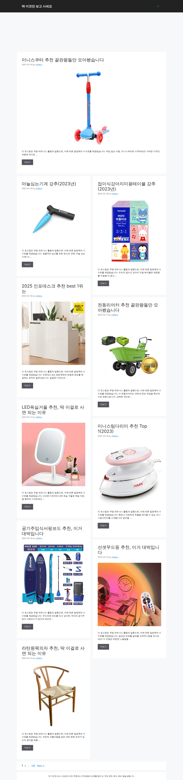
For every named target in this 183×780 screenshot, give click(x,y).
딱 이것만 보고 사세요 (37, 6)
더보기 (27, 162)
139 (33, 765)
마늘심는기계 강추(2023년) (49, 183)
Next (40, 765)
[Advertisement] (91, 31)
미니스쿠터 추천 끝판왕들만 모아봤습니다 (63, 59)
